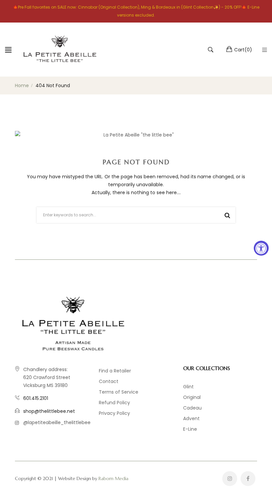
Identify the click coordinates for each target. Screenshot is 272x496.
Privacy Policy (114, 413)
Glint (188, 386)
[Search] (211, 50)
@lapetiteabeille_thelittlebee (57, 422)
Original (192, 397)
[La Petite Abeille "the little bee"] (59, 49)
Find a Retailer (115, 370)
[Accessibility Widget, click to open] (261, 248)
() (243, 49)
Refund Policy (114, 402)
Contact (108, 381)
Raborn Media (113, 478)
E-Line (190, 429)
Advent (191, 418)
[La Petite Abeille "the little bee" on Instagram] (229, 478)
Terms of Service (118, 392)
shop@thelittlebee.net (49, 411)
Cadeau (192, 408)
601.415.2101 (35, 398)
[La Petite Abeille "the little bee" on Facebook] (247, 478)
